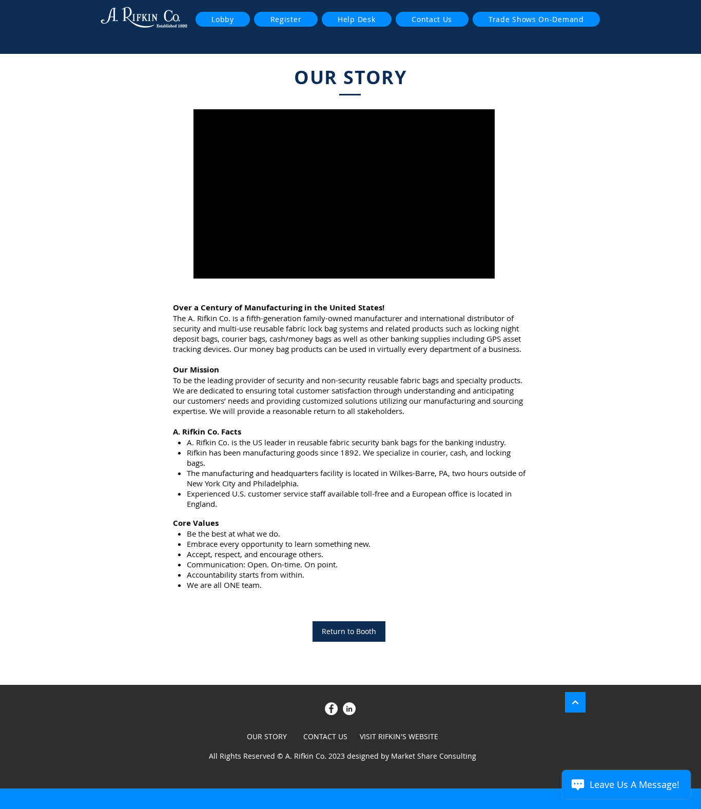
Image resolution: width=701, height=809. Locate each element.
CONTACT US (325, 736)
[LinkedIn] (349, 708)
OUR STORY (268, 736)
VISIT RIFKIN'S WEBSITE (399, 736)
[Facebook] (331, 708)
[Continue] (575, 702)
